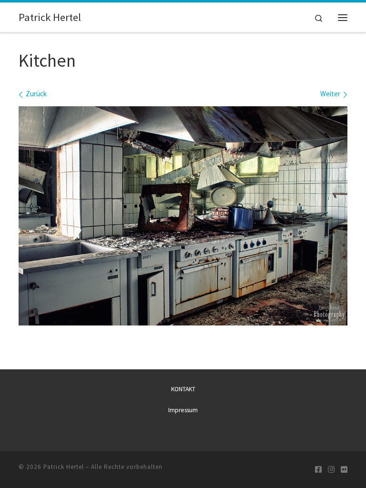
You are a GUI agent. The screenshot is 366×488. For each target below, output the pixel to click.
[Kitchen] (183, 215)
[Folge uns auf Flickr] (344, 470)
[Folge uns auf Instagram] (331, 470)
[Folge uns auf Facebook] (318, 470)
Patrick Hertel (63, 467)
